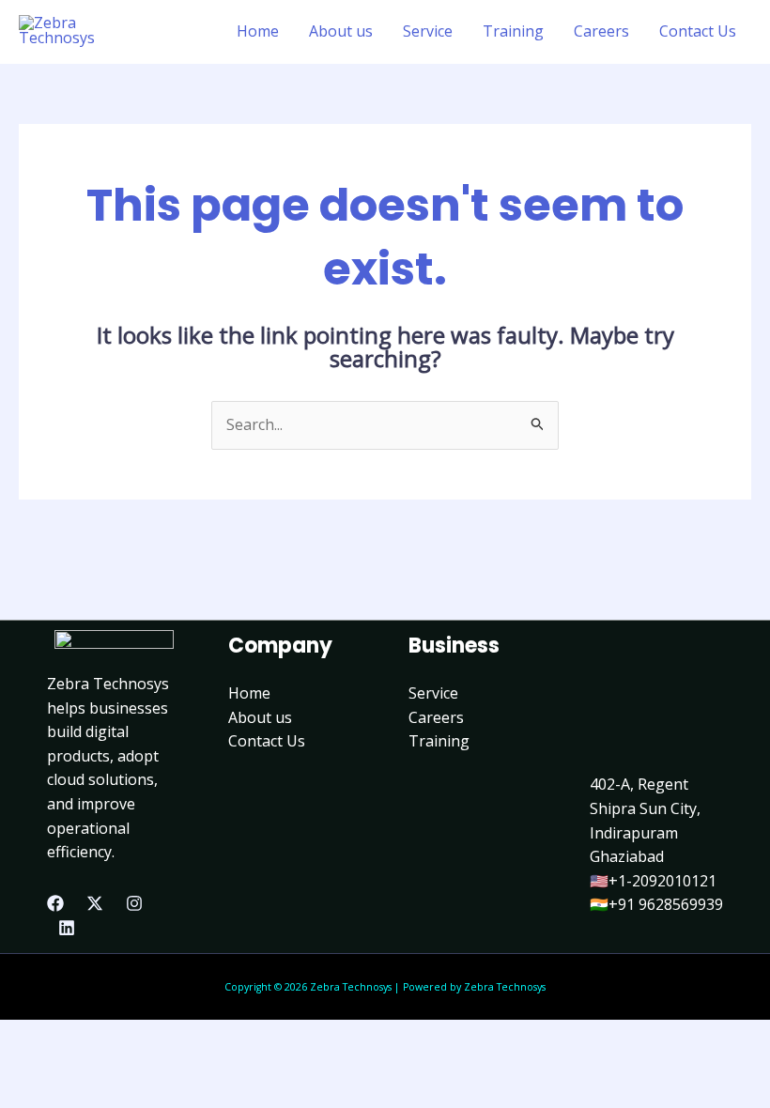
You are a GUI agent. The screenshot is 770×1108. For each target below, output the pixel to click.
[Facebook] (55, 903)
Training (513, 31)
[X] (94, 903)
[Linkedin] (66, 927)
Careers (601, 31)
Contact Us (697, 31)
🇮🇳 (599, 904)
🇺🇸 (599, 880)
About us (341, 31)
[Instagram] (134, 903)
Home (258, 31)
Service (428, 31)
